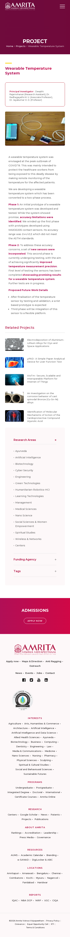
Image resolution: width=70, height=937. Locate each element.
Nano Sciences (20, 755)
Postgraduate (44, 787)
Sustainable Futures (35, 774)
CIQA (55, 900)
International (53, 792)
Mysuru (40, 877)
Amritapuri (13, 873)
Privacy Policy (52, 921)
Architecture (20, 728)
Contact (50, 673)
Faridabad (28, 882)
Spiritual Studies (25, 532)
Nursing (36, 755)
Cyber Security (24, 470)
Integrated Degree (18, 792)
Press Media (27, 837)
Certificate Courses (26, 796)
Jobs (39, 673)
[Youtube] (38, 680)
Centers (20, 545)
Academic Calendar (32, 855)
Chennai (56, 873)
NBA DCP (26, 900)
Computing (50, 741)
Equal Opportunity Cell (37, 924)
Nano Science (23, 515)
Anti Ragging (53, 661)
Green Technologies (27, 483)
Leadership (50, 832)
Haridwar (42, 882)
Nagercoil (52, 877)
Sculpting (45, 760)
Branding (51, 855)
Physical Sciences (27, 760)
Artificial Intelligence (28, 457)
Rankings (16, 832)
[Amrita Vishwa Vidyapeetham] (20, 6)
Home (9, 46)
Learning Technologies (29, 496)
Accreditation (32, 832)
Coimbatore (16, 877)
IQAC (15, 900)
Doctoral (37, 792)
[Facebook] (24, 680)
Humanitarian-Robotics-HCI (32, 489)
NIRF (38, 900)
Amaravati (27, 873)
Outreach (35, 666)
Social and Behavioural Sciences (33, 769)
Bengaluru (42, 873)
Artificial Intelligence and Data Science (34, 732)
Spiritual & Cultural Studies (34, 764)
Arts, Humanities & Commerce (41, 723)
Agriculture (14, 723)
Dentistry (21, 746)
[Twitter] (31, 680)
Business (36, 741)
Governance (44, 837)
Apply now (12, 661)
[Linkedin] (46, 680)
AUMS (14, 855)
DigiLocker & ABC (42, 859)
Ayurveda (21, 451)
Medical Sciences (26, 509)
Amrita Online (47, 796)
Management (23, 502)
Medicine (50, 751)
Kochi (29, 877)
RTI (52, 924)
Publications (41, 819)
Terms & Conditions (35, 927)
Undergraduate (24, 787)
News (18, 673)
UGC (46, 900)
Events (29, 673)
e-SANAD (23, 859)
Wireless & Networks (28, 539)
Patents (55, 814)
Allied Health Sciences (27, 737)
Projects (20, 46)
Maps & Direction (32, 661)
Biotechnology (24, 463)
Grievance (19, 924)
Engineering (23, 476)
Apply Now (35, 621)
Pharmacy (50, 755)
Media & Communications (26, 751)
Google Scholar (29, 814)
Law (49, 746)
